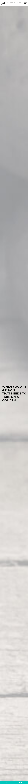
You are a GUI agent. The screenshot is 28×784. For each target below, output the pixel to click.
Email (21, 782)
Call (7, 782)
